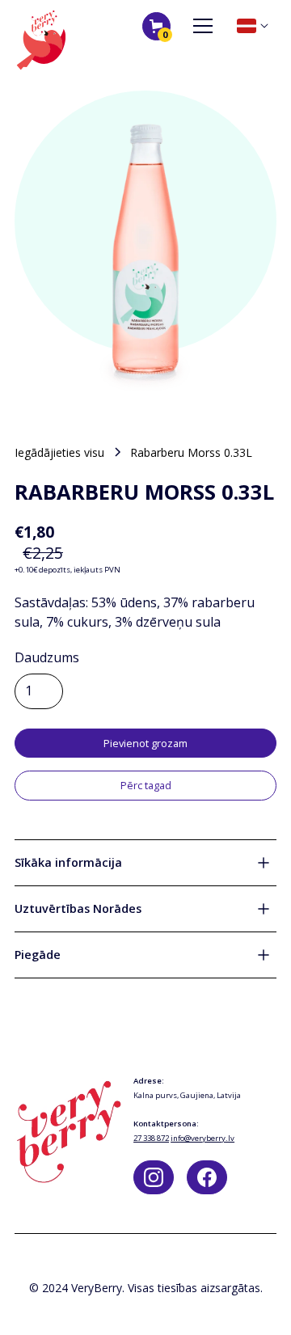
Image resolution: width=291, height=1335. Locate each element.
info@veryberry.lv (202, 1138)
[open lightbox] (145, 248)
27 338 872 (151, 1138)
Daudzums (47, 657)
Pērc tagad (145, 785)
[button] (156, 26)
